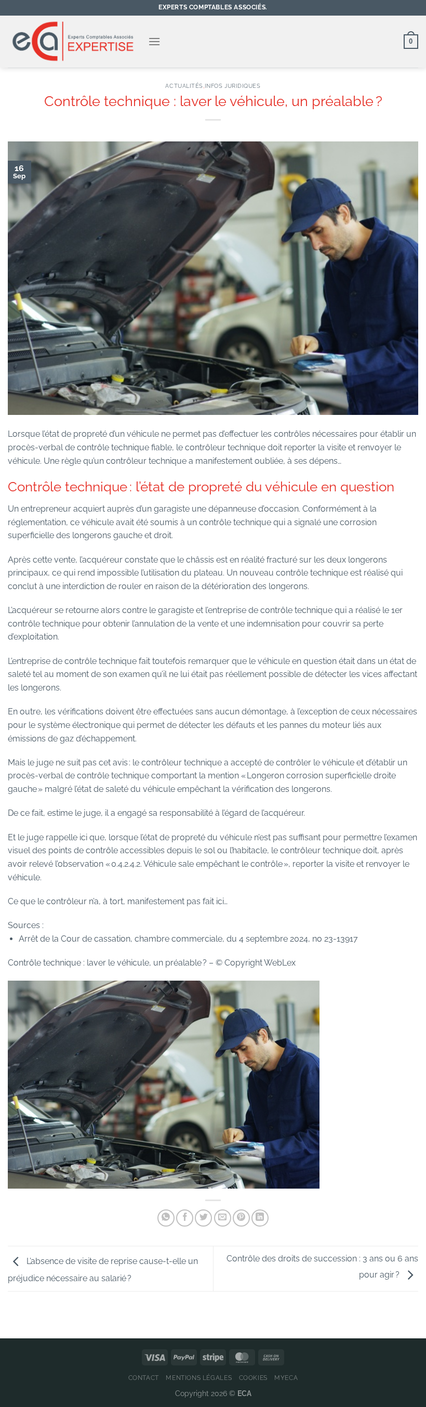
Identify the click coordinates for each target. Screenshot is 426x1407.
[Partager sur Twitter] (203, 1218)
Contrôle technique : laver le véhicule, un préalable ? (108, 963)
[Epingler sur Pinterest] (241, 1218)
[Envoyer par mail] (222, 1218)
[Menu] (154, 41)
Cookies (253, 1378)
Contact (143, 1378)
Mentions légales (199, 1378)
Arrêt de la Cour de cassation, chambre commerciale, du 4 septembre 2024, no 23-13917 (189, 939)
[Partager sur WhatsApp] (166, 1218)
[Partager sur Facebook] (184, 1218)
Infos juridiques (233, 85)
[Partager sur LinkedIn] (260, 1218)
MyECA (286, 1378)
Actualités (184, 85)
